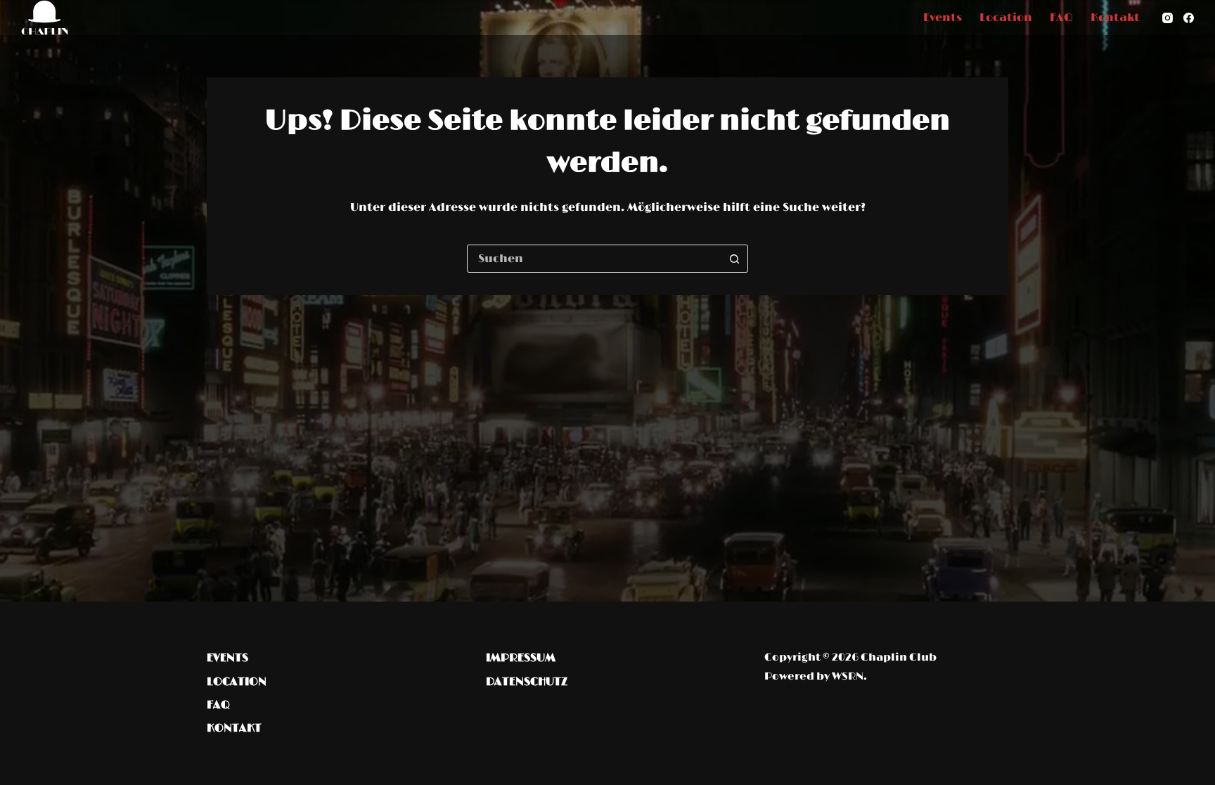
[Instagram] (1167, 18)
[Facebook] (1188, 18)
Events (942, 18)
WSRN (847, 676)
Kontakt (1115, 18)
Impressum (520, 658)
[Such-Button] (734, 258)
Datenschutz (526, 682)
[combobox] (594, 259)
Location (1005, 18)
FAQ (1061, 18)
